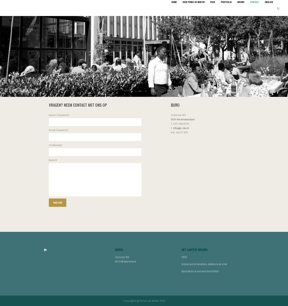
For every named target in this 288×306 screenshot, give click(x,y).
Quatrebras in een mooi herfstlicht (200, 271)
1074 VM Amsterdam (183, 119)
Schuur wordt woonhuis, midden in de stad (204, 264)
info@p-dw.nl (181, 128)
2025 (184, 257)
